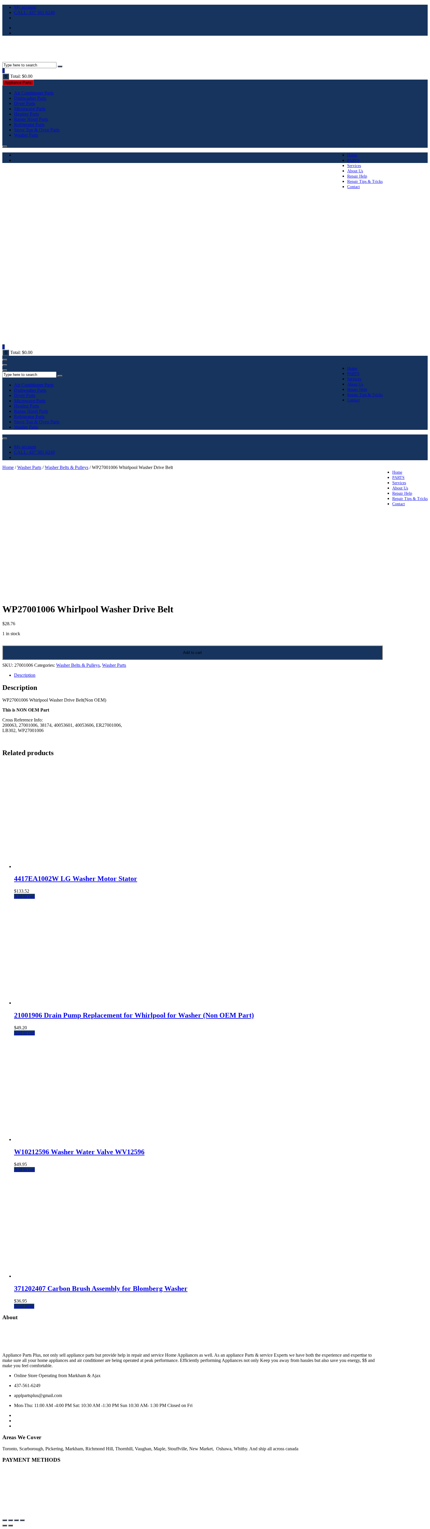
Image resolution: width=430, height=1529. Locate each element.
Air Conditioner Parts (34, 92)
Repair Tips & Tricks (365, 181)
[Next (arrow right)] (10, 1525)
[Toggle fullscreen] (10, 1520)
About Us (355, 171)
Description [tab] (24, 675)
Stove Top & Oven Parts (36, 129)
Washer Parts (26, 135)
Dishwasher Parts (30, 98)
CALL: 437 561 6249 (34, 12)
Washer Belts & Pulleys (66, 467)
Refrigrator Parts (29, 124)
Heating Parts (26, 113)
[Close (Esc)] (22, 1520)
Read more (24, 1306)
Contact (353, 187)
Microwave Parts (29, 108)
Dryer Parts (24, 103)
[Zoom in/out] (4, 1520)
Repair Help (357, 176)
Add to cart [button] (24, 896)
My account (25, 7)
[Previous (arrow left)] (4, 1525)
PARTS (353, 160)
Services (354, 166)
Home (352, 155)
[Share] (16, 1520)
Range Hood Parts (31, 119)
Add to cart (192, 652)
